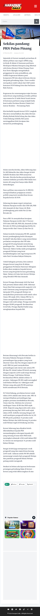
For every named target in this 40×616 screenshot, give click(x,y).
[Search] (36, 21)
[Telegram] (27, 609)
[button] (34, 6)
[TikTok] (23, 609)
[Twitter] (16, 609)
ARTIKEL (27, 15)
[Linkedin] (31, 609)
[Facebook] (20, 609)
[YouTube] (8, 609)
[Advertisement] (20, 148)
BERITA (6, 15)
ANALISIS (16, 15)
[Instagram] (12, 609)
